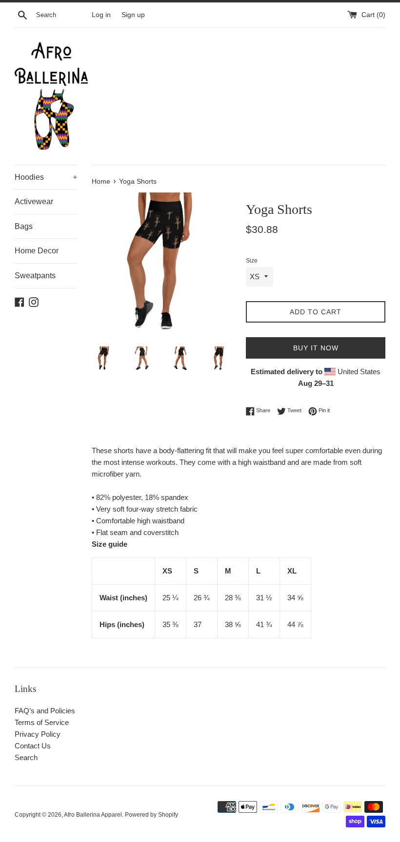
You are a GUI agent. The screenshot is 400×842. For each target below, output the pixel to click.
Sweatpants (35, 275)
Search (26, 757)
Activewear (34, 201)
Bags (24, 226)
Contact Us (33, 746)
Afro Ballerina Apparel (93, 814)
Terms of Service (42, 722)
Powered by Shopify (151, 814)
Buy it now (316, 348)
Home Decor (37, 251)
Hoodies (46, 177)
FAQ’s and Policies (45, 711)
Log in (101, 15)
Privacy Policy (37, 734)
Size (252, 260)
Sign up (133, 15)
